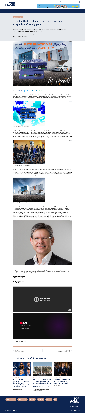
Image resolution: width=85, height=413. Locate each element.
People (21, 389)
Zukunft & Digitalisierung (28, 34)
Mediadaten (32, 399)
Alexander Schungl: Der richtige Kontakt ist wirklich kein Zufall (62, 381)
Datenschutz (40, 399)
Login (61, 1)
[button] (20, 91)
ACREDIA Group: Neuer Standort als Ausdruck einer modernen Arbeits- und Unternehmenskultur (42, 383)
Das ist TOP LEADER (11, 399)
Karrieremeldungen (16, 389)
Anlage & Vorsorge (40, 389)
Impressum (48, 399)
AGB (55, 399)
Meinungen (55, 385)
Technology (20, 34)
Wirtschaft (40, 390)
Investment (46, 389)
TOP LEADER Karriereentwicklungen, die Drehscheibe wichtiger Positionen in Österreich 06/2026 (21, 383)
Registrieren (55, 1)
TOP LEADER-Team (22, 399)
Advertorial (15, 34)
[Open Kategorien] (27, 11)
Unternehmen (35, 390)
